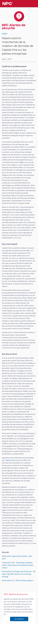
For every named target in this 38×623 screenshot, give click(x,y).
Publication (17, 565)
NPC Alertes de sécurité (13, 27)
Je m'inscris (19, 619)
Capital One (10, 460)
